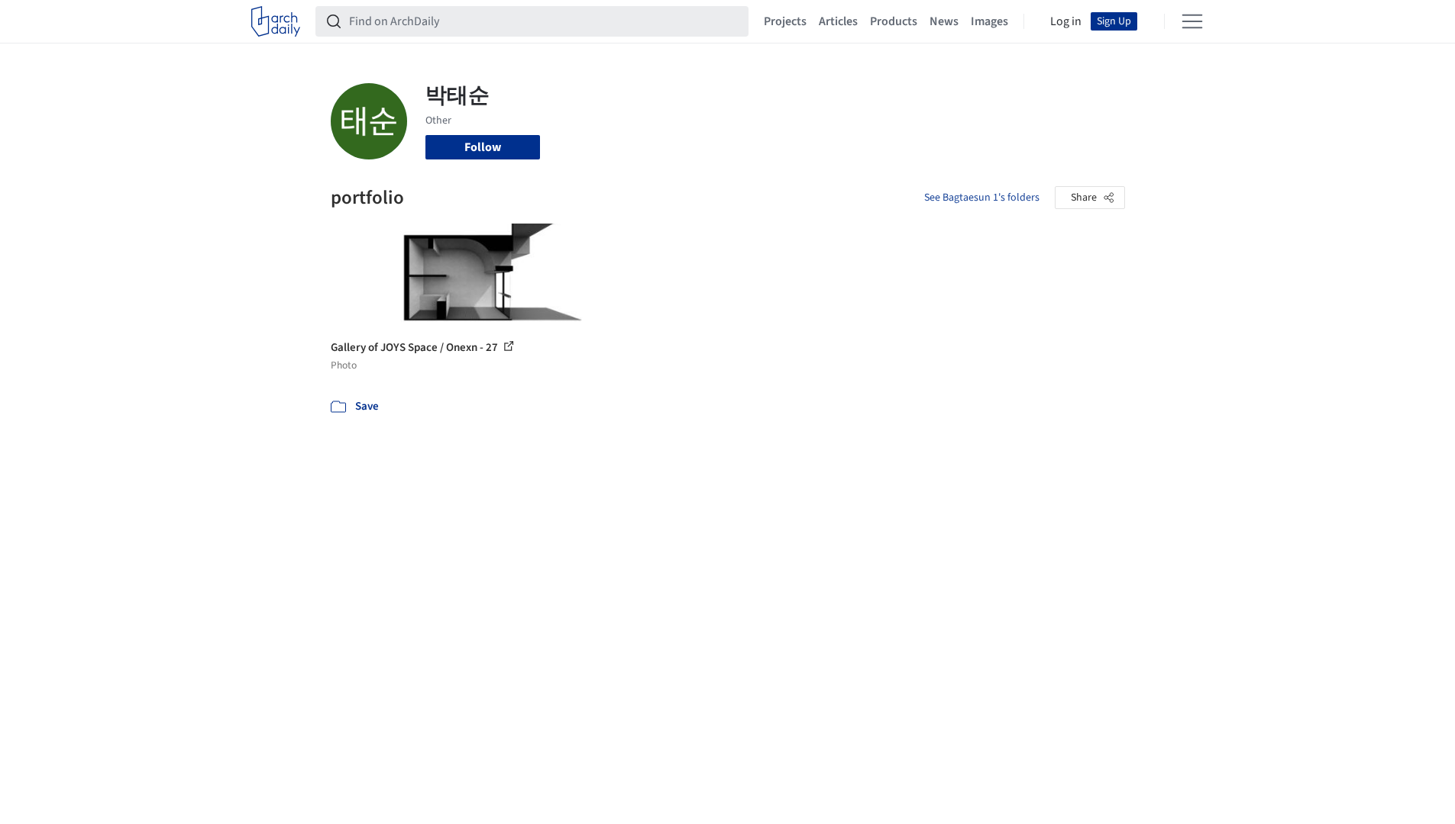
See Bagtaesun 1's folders (982, 197)
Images (989, 21)
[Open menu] (1192, 21)
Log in (1066, 21)
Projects (785, 21)
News (944, 21)
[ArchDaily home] (275, 21)
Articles (838, 21)
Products (893, 21)
